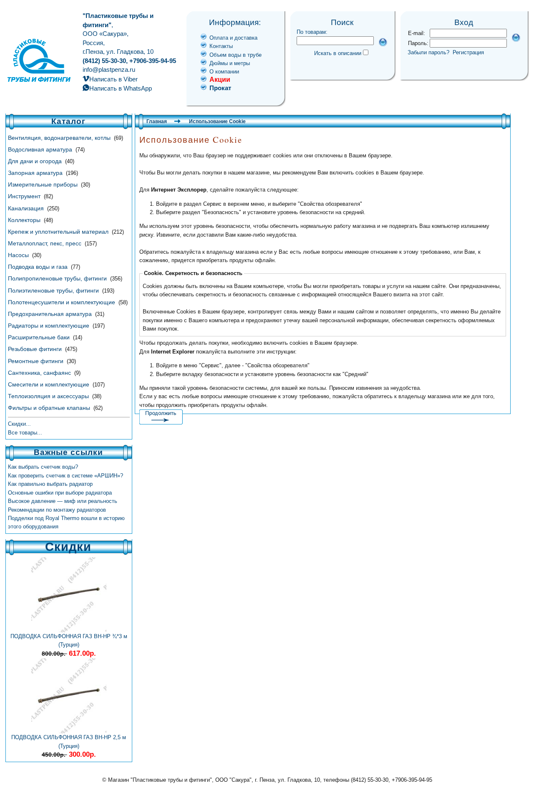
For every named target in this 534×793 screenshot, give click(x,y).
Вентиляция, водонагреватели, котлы (60, 137)
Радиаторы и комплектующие (49, 325)
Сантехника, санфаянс (40, 372)
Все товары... (25, 432)
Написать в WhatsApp (120, 88)
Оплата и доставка (233, 38)
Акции (219, 79)
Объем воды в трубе (235, 55)
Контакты (221, 46)
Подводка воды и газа (38, 266)
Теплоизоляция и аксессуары (49, 396)
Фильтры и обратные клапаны (50, 407)
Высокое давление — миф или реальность (62, 501)
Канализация (26, 208)
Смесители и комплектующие (49, 384)
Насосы (19, 255)
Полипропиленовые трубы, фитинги (58, 278)
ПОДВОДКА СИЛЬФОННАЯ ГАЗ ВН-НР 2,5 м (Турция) (68, 741)
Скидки (68, 546)
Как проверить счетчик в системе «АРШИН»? (65, 475)
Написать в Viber (113, 79)
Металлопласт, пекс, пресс (45, 243)
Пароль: (418, 43)
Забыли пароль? (428, 52)
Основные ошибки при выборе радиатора (60, 493)
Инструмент (25, 196)
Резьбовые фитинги (35, 349)
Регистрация (468, 52)
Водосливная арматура (41, 149)
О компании (224, 71)
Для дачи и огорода (35, 161)
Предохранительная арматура (50, 314)
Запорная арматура (36, 172)
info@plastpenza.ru (109, 69)
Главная (156, 121)
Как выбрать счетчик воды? (43, 467)
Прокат (220, 87)
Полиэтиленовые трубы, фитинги (54, 290)
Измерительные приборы (43, 184)
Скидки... (19, 424)
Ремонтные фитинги (36, 361)
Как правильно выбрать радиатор (50, 484)
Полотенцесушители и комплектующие (62, 302)
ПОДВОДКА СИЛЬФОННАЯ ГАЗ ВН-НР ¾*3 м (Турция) (68, 640)
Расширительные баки (39, 337)
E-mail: (416, 33)
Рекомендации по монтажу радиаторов (57, 510)
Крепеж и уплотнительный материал (59, 231)
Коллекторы (25, 220)
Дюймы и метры (229, 63)
